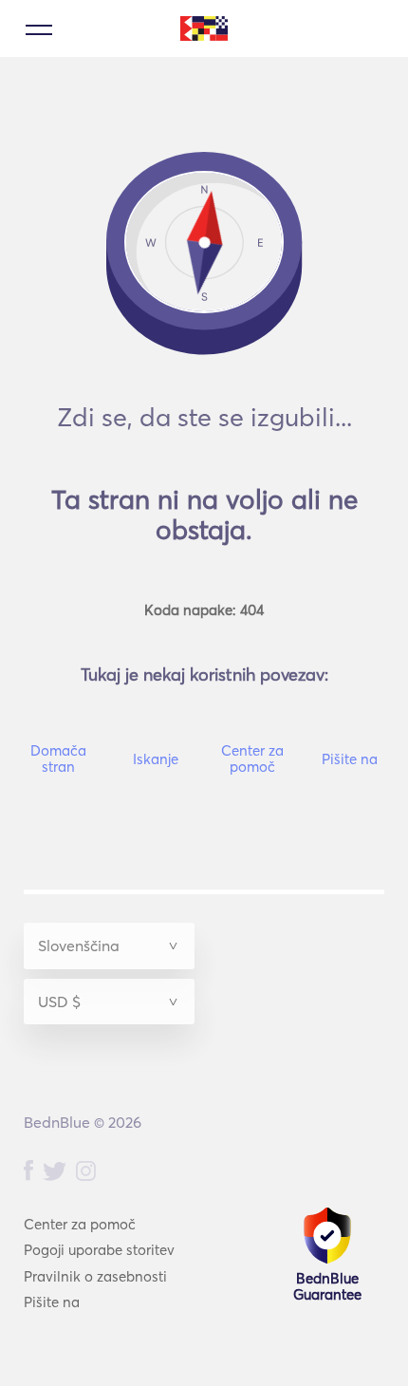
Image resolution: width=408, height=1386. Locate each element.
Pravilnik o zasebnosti (95, 1276)
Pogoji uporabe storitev (99, 1250)
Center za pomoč (80, 1224)
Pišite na (52, 1302)
